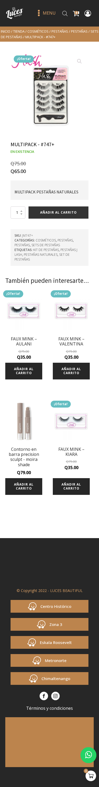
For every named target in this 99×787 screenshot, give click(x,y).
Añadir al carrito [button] (24, 371)
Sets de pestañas (45, 245)
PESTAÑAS (59, 31)
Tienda (19, 31)
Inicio (5, 31)
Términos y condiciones (49, 708)
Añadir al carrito (58, 212)
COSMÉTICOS (38, 31)
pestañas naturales (41, 254)
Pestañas (79, 31)
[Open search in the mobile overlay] (65, 13)
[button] (79, 61)
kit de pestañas (46, 250)
